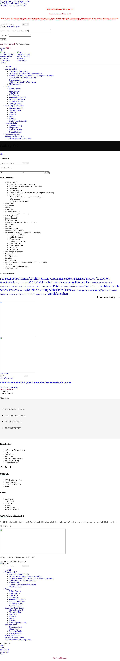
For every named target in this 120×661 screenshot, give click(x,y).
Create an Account (12, 27)
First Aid (12, 115)
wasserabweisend (40, 294)
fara (62, 282)
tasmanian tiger (23, 294)
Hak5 (100, 283)
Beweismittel (7, 282)
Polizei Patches (15, 89)
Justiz (12, 286)
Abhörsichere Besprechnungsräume (22, 78)
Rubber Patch (109, 286)
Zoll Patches (14, 95)
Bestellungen (9, 501)
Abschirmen (20, 278)
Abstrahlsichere (58, 278)
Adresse (8, 505)
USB (33, 294)
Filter (47, 173)
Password (4, 35)
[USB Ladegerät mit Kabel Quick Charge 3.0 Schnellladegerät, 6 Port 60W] (17, 336)
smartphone (76, 290)
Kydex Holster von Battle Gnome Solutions (21, 222)
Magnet (39, 286)
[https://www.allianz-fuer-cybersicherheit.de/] (33, 553)
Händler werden (10, 482)
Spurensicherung (15, 126)
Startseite (8, 264)
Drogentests (13, 128)
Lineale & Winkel (15, 130)
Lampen (12, 119)
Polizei (89, 286)
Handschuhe (9, 209)
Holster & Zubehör (16, 108)
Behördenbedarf (11, 182)
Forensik (95, 283)
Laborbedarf (9, 224)
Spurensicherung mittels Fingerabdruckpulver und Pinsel (26, 262)
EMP (29, 282)
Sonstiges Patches (15, 104)
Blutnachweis (18, 283)
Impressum (9, 456)
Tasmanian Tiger (15, 110)
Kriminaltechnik (11, 218)
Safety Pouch (8, 290)
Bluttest (24, 283)
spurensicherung (91, 289)
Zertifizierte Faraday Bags (19, 71)
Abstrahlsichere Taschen (81, 278)
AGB (6, 452)
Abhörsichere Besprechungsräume (22, 184)
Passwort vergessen (12, 509)
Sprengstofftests (15, 132)
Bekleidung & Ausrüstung (19, 214)
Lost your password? (7, 44)
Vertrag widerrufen (11, 463)
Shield (31, 290)
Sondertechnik (14, 80)
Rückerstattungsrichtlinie (14, 458)
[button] (6, 378)
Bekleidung (9, 203)
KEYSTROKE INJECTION (22, 286)
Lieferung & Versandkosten (15, 450)
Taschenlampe (14, 294)
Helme (11, 117)
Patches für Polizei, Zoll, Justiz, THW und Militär (23, 233)
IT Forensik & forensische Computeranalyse (25, 74)
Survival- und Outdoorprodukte (16, 266)
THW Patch (13, 93)
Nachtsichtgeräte (15, 84)
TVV (30, 294)
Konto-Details (10, 507)
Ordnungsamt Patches (17, 97)
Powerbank (97, 286)
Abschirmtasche (38, 278)
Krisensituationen (11, 220)
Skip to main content (21, 1)
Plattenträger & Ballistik (18, 121)
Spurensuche (106, 290)
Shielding (42, 290)
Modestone (14, 188)
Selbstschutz (9, 254)
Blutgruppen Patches (17, 99)
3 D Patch (6, 278)
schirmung (22, 290)
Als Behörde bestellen (13, 484)
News (7, 486)
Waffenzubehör (15, 199)
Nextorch (49, 286)
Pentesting (72, 286)
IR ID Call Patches (16, 101)
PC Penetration (65, 286)
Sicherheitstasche (60, 290)
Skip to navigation (7, 1)
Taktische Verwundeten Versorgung (22, 82)
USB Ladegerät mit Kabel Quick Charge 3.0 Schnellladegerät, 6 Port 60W (35, 382)
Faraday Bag (83, 282)
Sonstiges (12, 112)
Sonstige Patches (11, 256)
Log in (3, 40)
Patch (56, 286)
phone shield (80, 286)
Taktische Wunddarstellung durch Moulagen (26, 197)
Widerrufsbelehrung (12, 461)
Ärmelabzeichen (57, 293)
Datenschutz (9, 454)
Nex (43, 286)
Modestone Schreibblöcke (14, 231)
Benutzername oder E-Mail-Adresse (14, 31)
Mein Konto (9, 499)
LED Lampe (33, 286)
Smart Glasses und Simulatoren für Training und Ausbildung (31, 76)
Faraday (69, 282)
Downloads (9, 503)
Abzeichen (102, 278)
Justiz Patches (14, 91)
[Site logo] (14, 5)
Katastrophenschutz (12, 216)
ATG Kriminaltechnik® (13, 480)
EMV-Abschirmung (46, 282)
